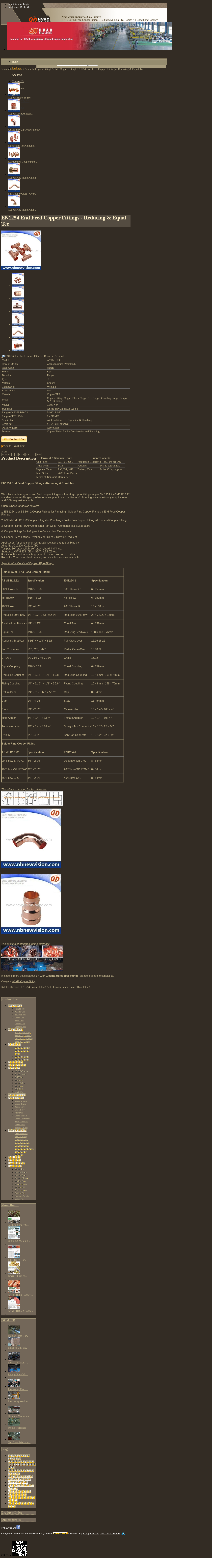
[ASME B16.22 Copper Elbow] (14, 126)
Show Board (10, 1205)
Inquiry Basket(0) (20, 7)
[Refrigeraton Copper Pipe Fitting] (14, 158)
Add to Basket (11, 446)
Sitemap (117, 1533)
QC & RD (8, 1320)
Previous (6, 454)
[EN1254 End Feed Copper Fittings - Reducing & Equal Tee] (21, 269)
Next (39, 454)
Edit (22, 446)
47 (34, 454)
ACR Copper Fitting (57, 987)
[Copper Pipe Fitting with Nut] (14, 206)
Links (103, 1533)
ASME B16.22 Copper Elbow (24, 129)
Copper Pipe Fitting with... (22, 209)
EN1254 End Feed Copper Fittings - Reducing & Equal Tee (36, 356)
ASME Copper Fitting (23, 981)
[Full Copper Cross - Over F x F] (14, 190)
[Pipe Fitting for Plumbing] (14, 142)
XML (109, 1533)
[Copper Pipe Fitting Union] (14, 174)
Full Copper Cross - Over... (22, 193)
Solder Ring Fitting (80, 987)
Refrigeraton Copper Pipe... (22, 161)
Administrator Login (18, 4)
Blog (4, 1449)
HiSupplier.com (91, 1533)
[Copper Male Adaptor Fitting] (14, 110)
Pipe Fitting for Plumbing (21, 145)
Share (4, 451)
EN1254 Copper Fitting (33, 987)
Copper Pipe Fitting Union (22, 177)
